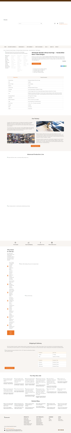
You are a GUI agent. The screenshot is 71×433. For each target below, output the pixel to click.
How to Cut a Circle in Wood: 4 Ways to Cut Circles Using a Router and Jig (62, 408)
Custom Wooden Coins (27, 420)
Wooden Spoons (38, 421)
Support (59, 418)
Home (5, 46)
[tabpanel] (35, 95)
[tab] (20, 77)
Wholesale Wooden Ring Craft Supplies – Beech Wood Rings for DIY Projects (41, 397)
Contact (56, 46)
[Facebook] (61, 66)
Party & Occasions (38, 46)
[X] (62, 66)
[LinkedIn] (63, 66)
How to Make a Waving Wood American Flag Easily (40, 407)
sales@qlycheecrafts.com (63, 24)
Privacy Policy (60, 419)
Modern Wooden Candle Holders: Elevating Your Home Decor (51, 408)
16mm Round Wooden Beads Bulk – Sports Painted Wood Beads (19, 391)
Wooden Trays (26, 418)
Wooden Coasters (26, 421)
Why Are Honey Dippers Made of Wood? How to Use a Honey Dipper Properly (8, 408)
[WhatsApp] (64, 66)
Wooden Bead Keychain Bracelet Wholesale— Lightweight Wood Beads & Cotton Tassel (19, 385)
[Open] (50, 126)
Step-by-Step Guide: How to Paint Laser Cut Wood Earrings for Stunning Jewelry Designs (19, 408)
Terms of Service (60, 420)
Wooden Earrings (26, 422)
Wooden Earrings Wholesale (11, 50)
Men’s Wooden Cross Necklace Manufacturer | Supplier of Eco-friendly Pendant (62, 382)
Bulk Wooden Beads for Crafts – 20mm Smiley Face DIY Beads (52, 392)
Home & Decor (21, 46)
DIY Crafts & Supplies (12, 46)
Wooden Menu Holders (39, 424)
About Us (52, 46)
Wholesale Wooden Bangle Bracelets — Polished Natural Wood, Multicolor (30, 385)
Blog (46, 46)
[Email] (66, 66)
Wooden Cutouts (39, 420)
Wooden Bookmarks (39, 422)
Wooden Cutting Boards (27, 424)
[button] (27, 52)
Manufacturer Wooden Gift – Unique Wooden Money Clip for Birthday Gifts (62, 392)
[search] (41, 23)
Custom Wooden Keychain (28, 423)
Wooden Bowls (26, 419)
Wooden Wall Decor (39, 423)
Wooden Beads (38, 418)
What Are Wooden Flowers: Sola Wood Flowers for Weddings (29, 408)
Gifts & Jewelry (29, 46)
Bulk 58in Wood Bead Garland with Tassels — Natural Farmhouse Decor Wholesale (8, 394)
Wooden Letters (38, 419)
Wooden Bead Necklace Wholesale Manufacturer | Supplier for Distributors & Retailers (30, 396)
